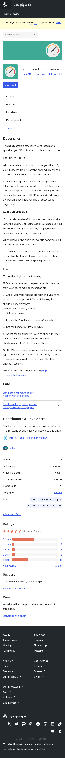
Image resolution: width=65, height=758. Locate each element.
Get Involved (41, 660)
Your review (9, 565)
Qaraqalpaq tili (18, 716)
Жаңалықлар (10, 640)
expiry (58, 499)
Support (10, 128)
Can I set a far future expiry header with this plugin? (18, 394)
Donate (39, 671)
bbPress (9, 697)
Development (13, 120)
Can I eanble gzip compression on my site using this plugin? (20, 406)
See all (58, 565)
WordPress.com (13, 686)
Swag (38, 676)
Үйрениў (8, 660)
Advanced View (12, 514)
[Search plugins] (35, 35)
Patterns (39, 650)
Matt (7, 692)
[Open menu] (60, 4)
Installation (12, 112)
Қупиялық (9, 650)
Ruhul (12, 448)
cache (34, 499)
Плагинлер (40, 645)
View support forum (14, 588)
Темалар (39, 640)
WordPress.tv (12, 676)
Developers (9, 671)
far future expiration (52, 505)
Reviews (11, 104)
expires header (46, 499)
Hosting (7, 645)
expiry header (34, 505)
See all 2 (58, 492)
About (6, 634)
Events (38, 666)
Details (10, 96)
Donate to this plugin (14, 615)
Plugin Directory (11, 13)
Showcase (40, 634)
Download (10, 85)
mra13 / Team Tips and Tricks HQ (43, 73)
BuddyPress (11, 702)
